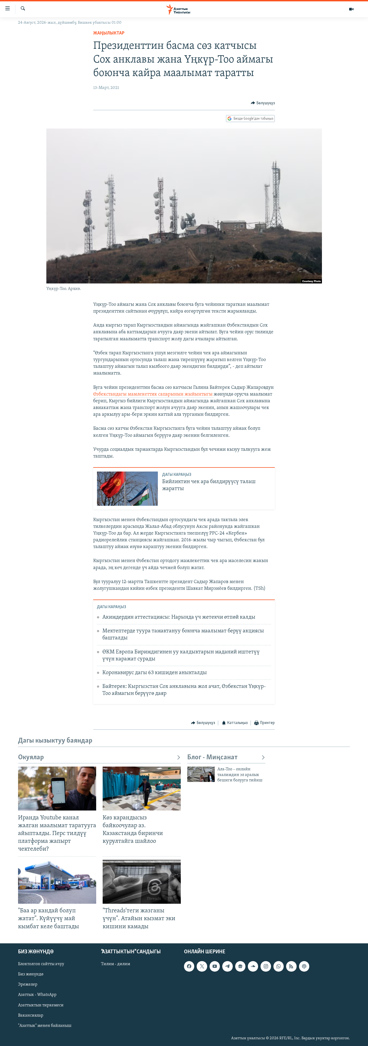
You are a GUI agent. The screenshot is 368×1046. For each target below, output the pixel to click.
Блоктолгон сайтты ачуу (41, 964)
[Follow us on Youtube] (215, 966)
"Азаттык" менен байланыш (44, 1025)
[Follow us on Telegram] (227, 966)
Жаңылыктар (108, 33)
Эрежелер (27, 984)
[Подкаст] (304, 966)
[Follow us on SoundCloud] (253, 966)
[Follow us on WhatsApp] (278, 966)
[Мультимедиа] (351, 9)
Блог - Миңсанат (212, 757)
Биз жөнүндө (30, 974)
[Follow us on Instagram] (266, 966)
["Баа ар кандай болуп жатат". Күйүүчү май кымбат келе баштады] (57, 882)
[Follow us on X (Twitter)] (202, 966)
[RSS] (291, 966)
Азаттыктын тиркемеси (41, 1005)
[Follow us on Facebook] (189, 966)
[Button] (263, 103)
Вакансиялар (30, 1015)
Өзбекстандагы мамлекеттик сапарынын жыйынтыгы (153, 394)
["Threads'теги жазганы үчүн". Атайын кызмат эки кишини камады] (142, 882)
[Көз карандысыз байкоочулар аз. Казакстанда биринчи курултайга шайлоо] (142, 789)
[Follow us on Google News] (240, 966)
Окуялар (31, 757)
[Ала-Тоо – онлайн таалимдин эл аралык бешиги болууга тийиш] (201, 774)
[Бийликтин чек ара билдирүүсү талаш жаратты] (127, 489)
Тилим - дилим (115, 964)
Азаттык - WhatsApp (37, 995)
